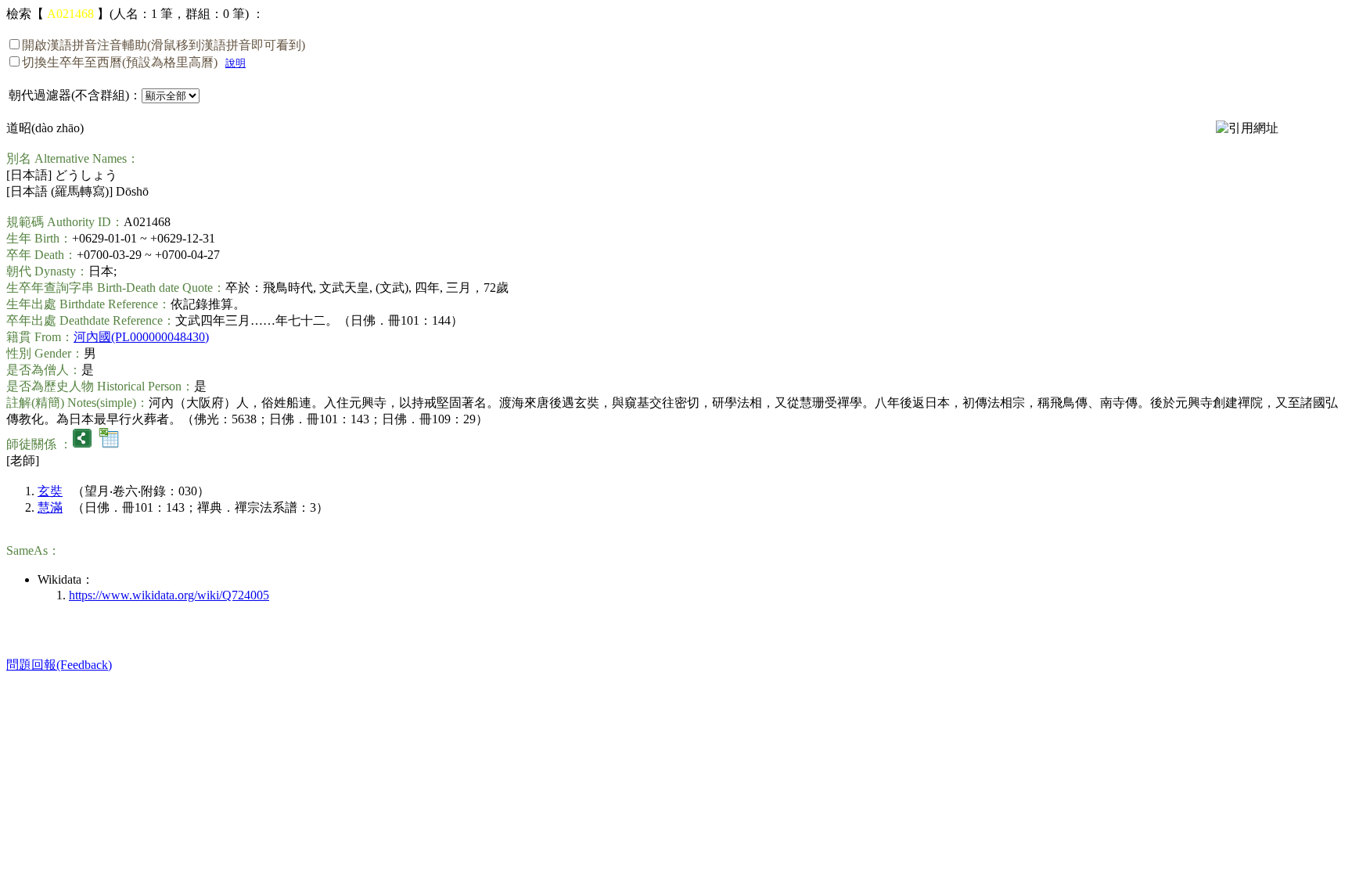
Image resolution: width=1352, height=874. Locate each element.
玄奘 (50, 491)
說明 (235, 63)
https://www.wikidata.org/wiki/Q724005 (169, 595)
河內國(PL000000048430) (141, 336)
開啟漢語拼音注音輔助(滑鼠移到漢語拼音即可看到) (163, 45)
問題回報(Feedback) (59, 664)
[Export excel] (109, 444)
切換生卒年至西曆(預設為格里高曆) (120, 62)
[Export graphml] (82, 444)
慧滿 (50, 507)
